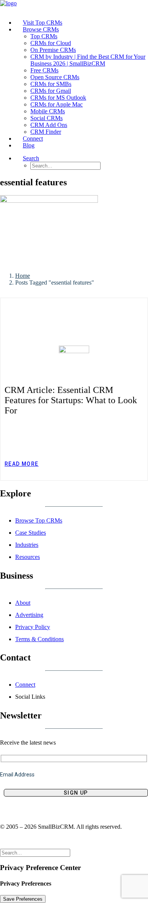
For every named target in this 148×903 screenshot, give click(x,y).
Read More (22, 464)
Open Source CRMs (54, 77)
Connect (25, 684)
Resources (27, 557)
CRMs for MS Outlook (58, 97)
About (22, 602)
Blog (29, 145)
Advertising (29, 615)
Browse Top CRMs (38, 520)
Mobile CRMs (47, 111)
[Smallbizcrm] (74, 6)
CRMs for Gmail (50, 91)
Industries (26, 544)
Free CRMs (44, 70)
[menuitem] (81, 22)
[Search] (35, 852)
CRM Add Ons (48, 125)
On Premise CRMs (53, 50)
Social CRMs (46, 118)
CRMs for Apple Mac (56, 104)
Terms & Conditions (39, 639)
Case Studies (30, 532)
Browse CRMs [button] (41, 29)
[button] (31, 158)
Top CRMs (43, 36)
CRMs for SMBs (50, 84)
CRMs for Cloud (50, 43)
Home (22, 275)
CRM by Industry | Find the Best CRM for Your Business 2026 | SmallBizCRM (87, 60)
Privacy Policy (32, 627)
